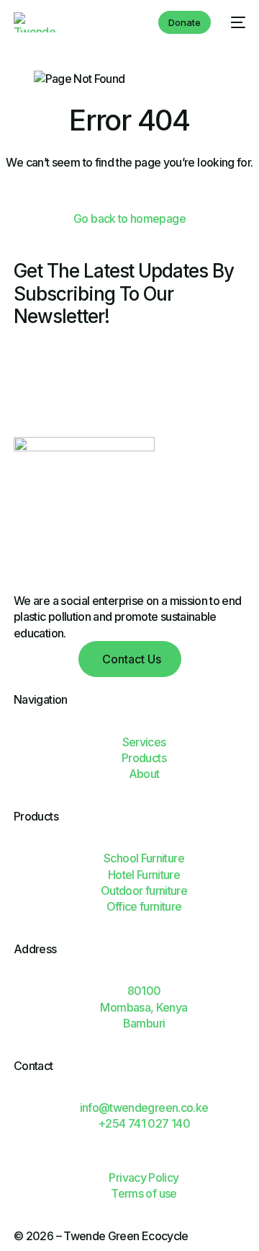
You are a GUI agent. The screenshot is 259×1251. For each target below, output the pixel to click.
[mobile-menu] (235, 22)
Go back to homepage (129, 218)
